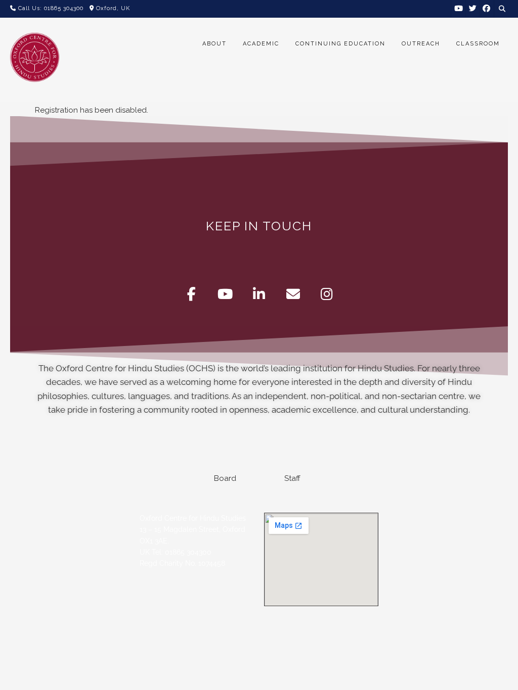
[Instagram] (327, 294)
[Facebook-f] (191, 294)
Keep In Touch (259, 225)
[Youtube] (225, 294)
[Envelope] (293, 294)
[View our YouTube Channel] (458, 8)
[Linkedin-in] (259, 294)
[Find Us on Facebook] (486, 8)
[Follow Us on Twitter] (473, 8)
